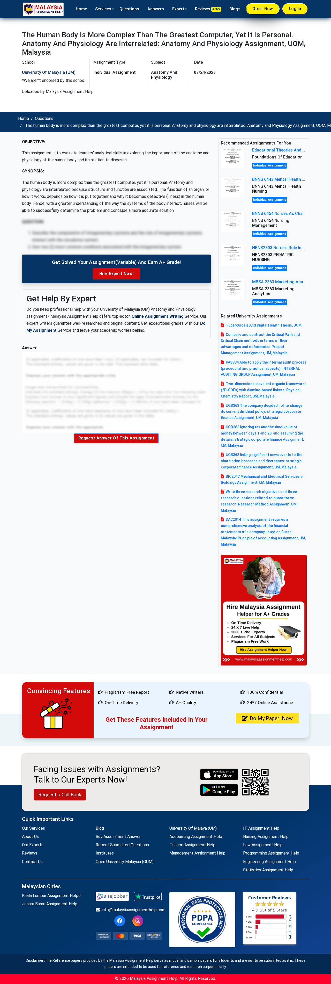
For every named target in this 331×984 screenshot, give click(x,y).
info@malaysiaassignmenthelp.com (132, 909)
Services (103, 8)
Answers (155, 8)
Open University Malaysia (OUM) (125, 861)
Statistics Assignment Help (268, 869)
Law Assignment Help (263, 844)
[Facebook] (119, 920)
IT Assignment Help (261, 828)
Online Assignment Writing (158, 316)
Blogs (234, 8)
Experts (179, 8)
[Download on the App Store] (219, 774)
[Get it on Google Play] (219, 790)
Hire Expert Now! (116, 273)
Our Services (33, 828)
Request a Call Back (59, 795)
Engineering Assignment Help (269, 861)
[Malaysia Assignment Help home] (43, 9)
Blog (100, 828)
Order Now (262, 8)
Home (81, 8)
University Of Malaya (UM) (193, 828)
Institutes (105, 853)
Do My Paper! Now (271, 718)
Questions (129, 8)
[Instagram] (137, 920)
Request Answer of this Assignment (116, 438)
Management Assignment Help (197, 853)
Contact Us (32, 861)
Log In (295, 8)
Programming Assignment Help (271, 853)
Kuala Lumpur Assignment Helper (52, 895)
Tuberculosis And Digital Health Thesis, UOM (264, 325)
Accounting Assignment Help (195, 836)
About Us (30, 836)
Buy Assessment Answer (118, 836)
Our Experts (32, 844)
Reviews (207, 8)
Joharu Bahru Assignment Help (49, 903)
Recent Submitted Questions (122, 844)
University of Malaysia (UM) (49, 72)
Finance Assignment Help (192, 844)
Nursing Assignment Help (266, 836)
